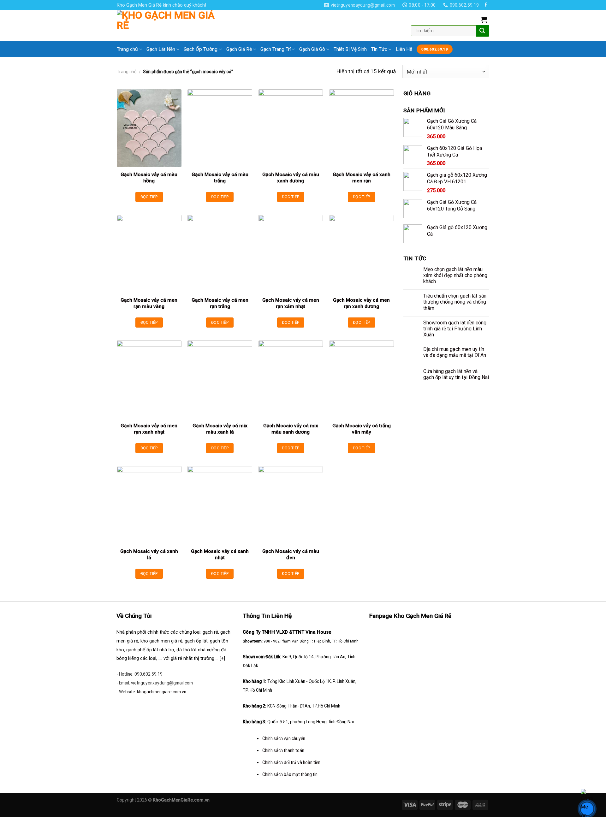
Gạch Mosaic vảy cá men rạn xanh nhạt (149, 429)
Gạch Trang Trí (275, 49)
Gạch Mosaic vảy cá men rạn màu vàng (149, 303)
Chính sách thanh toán (283, 750)
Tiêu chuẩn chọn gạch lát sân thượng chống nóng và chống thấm (454, 302)
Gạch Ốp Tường (200, 49)
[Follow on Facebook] (486, 5)
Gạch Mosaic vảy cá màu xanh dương (290, 178)
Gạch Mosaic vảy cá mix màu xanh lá (220, 429)
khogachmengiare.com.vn (161, 691)
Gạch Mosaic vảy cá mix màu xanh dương (290, 429)
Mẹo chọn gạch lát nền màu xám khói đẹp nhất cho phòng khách (455, 275)
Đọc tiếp (149, 196)
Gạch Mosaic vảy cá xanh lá (149, 554)
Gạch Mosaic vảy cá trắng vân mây (361, 429)
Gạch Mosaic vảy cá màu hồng (149, 178)
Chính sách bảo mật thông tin (290, 774)
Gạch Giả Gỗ (312, 49)
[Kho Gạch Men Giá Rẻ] (167, 25)
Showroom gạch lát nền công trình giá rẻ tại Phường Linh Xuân (454, 329)
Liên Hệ (404, 49)
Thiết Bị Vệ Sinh (350, 49)
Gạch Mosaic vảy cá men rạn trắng (220, 303)
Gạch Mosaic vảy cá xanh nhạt (220, 554)
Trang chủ (127, 49)
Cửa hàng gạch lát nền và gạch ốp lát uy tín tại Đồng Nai (456, 374)
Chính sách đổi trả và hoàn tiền (291, 762)
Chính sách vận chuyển (283, 738)
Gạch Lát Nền (160, 49)
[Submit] (482, 30)
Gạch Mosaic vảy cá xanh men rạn (361, 178)
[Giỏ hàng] (484, 19)
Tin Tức (379, 49)
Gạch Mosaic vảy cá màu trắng (220, 178)
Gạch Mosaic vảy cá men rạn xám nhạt (290, 303)
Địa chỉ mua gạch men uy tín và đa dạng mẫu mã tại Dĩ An (454, 352)
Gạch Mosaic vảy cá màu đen (290, 554)
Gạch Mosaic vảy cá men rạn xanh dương (361, 303)
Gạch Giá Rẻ (239, 49)
